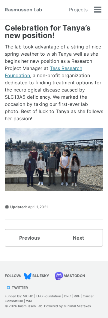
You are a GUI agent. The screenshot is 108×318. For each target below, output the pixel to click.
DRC (67, 296)
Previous (29, 238)
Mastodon (74, 275)
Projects (78, 10)
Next (78, 238)
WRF (29, 301)
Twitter (19, 287)
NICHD (28, 296)
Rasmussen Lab (23, 10)
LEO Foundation (48, 296)
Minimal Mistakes (77, 306)
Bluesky (40, 275)
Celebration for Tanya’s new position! (48, 31)
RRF (77, 296)
